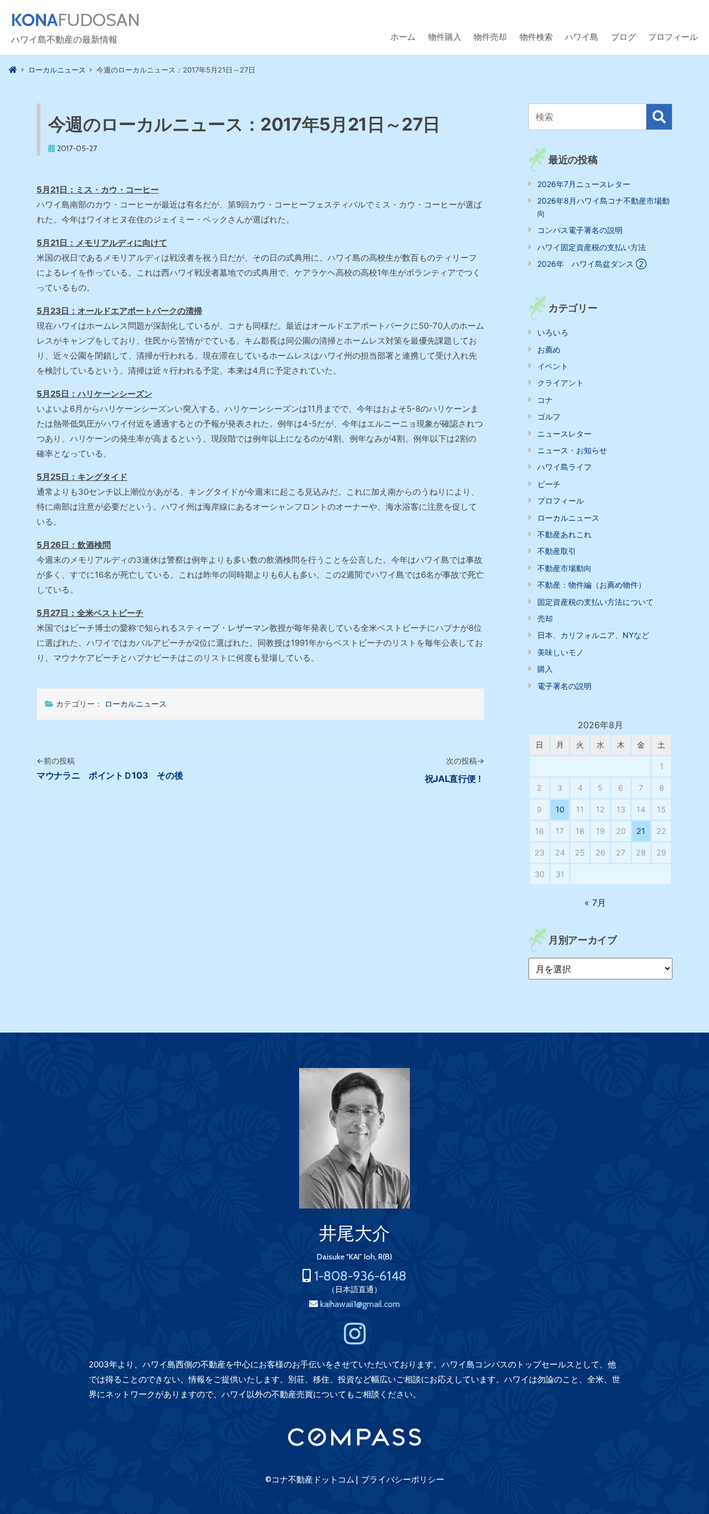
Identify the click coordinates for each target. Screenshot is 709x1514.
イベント (552, 366)
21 (640, 831)
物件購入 (444, 37)
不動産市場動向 (564, 568)
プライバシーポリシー (402, 1480)
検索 (659, 116)
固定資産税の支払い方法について (595, 601)
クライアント (560, 382)
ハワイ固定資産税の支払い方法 (591, 247)
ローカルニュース (136, 703)
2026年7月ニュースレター (583, 184)
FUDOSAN (75, 20)
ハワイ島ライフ (564, 466)
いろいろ (552, 332)
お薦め (549, 349)
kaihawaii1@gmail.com (360, 1304)
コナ (545, 400)
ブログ (623, 37)
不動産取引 (556, 551)
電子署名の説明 (564, 686)
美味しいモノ (560, 652)
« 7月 (595, 902)
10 (560, 809)
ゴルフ (549, 416)
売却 (545, 618)
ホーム (403, 37)
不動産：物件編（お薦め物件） (591, 584)
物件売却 (490, 37)
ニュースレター (564, 433)
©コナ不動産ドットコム (309, 1480)
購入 (545, 668)
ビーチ (549, 484)
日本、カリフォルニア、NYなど (593, 635)
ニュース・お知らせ (572, 450)
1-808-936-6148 (360, 1276)
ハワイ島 (581, 37)
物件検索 (536, 37)
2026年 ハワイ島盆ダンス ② (591, 263)
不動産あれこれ (564, 534)
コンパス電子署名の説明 (580, 230)
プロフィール (673, 37)
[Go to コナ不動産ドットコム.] (13, 69)
